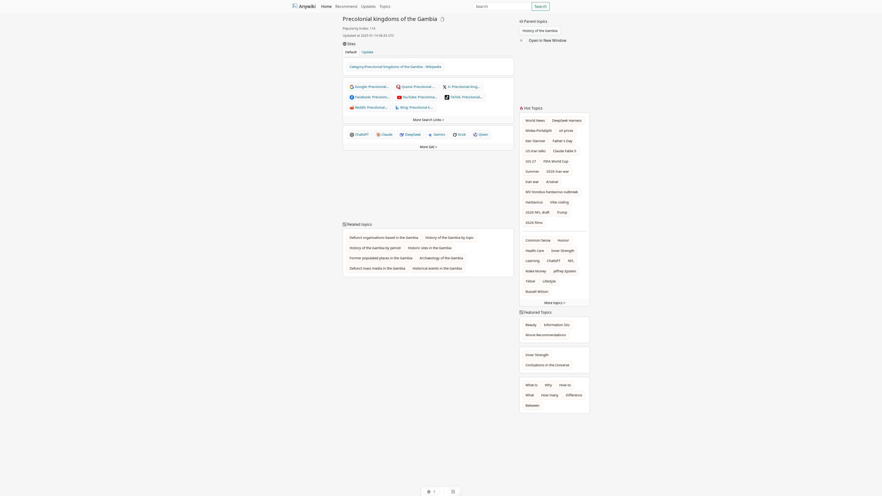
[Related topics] (453, 491)
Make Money (536, 271)
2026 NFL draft (537, 212)
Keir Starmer (535, 140)
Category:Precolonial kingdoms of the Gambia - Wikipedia (395, 66)
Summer (532, 171)
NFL (571, 260)
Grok (461, 134)
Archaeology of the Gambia (441, 258)
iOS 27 (531, 161)
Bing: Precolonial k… (416, 107)
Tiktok (530, 281)
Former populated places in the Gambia (381, 258)
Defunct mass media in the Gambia (377, 268)
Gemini (439, 134)
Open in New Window (547, 40)
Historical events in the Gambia (437, 268)
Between (532, 405)
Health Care (535, 250)
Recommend (346, 6)
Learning (533, 260)
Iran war (532, 181)
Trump (562, 212)
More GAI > (428, 147)
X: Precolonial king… (463, 86)
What (530, 395)
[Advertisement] (314, 84)
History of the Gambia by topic (449, 237)
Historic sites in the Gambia (429, 247)
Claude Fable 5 (564, 151)
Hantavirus (534, 202)
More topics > (554, 303)
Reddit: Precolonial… (370, 107)
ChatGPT (361, 134)
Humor (563, 240)
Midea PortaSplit (539, 130)
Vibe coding (559, 202)
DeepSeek (412, 134)
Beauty (531, 324)
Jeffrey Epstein (565, 271)
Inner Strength (562, 250)
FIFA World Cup (555, 161)
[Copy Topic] (442, 19)
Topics (384, 6)
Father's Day (562, 140)
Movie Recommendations (546, 335)
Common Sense (538, 240)
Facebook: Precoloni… (372, 97)
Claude (386, 134)
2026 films (534, 222)
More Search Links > (428, 120)
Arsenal (552, 181)
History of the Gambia (540, 30)
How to (565, 385)
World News (535, 120)
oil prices (566, 130)
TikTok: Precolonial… (466, 97)
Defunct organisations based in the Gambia (384, 237)
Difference (574, 395)
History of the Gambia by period (375, 247)
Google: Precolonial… (371, 86)
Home (326, 6)
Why (548, 385)
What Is (531, 385)
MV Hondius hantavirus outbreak (552, 191)
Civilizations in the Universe (547, 365)
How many (549, 395)
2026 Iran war (557, 171)
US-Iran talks (536, 151)
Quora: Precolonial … (418, 86)
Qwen (483, 134)
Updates (368, 6)
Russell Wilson (537, 291)
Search (541, 6)
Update (367, 52)
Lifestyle (549, 281)
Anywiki (307, 6)
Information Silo (557, 324)
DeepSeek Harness (567, 120)
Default (351, 52)
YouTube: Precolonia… (419, 97)
